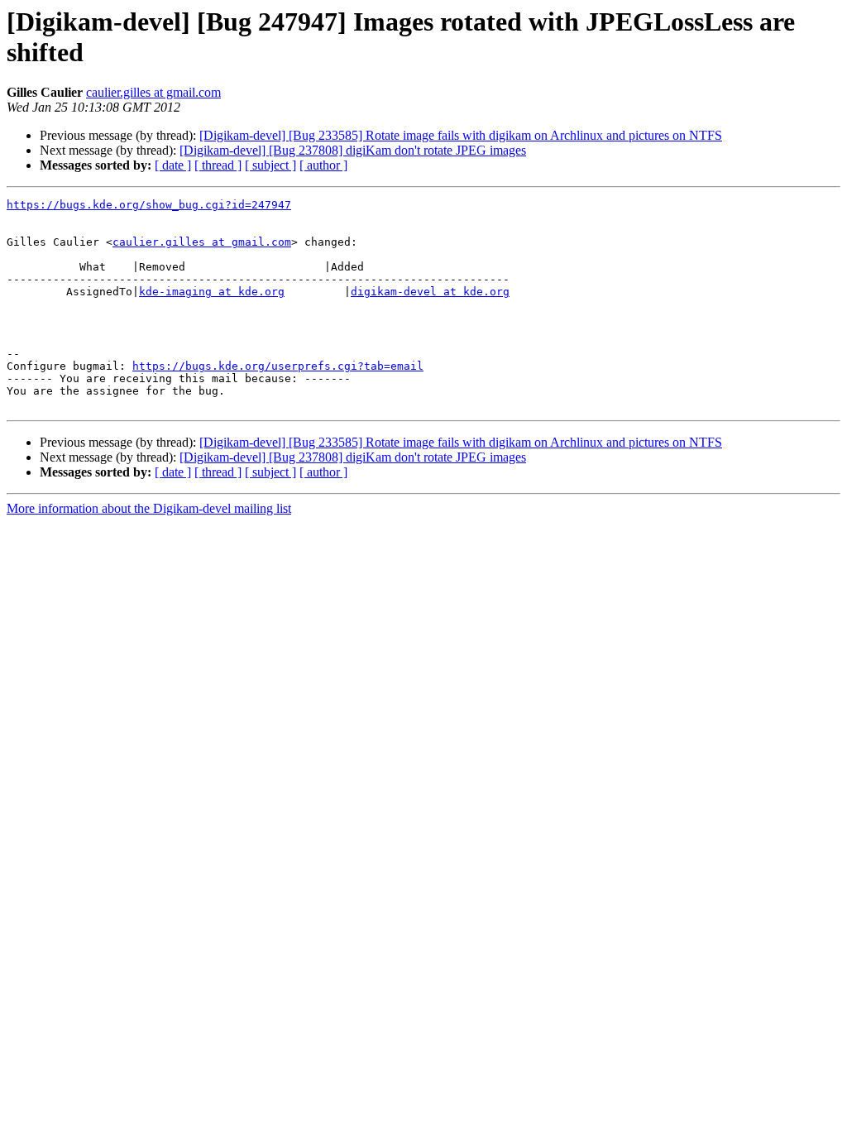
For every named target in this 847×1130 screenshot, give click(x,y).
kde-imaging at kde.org (212, 291)
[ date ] (173, 165)
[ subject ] (270, 165)
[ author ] (323, 165)
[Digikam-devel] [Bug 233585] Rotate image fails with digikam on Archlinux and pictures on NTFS (460, 135)
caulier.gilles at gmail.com (153, 92)
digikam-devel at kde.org (430, 291)
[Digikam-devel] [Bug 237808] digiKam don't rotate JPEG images (352, 150)
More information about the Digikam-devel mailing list (149, 508)
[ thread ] (218, 165)
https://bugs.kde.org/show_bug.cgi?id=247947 (149, 205)
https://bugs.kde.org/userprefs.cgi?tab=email (278, 366)
